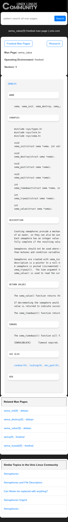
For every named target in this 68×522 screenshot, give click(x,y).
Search (60, 18)
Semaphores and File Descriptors (23, 482)
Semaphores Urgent (15, 499)
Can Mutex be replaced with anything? (26, 491)
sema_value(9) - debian (17, 428)
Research (54, 43)
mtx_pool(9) (52, 365)
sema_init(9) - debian (16, 410)
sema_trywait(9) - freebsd (18, 445)
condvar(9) (20, 365)
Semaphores (11, 473)
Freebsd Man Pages (18, 43)
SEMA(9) (12, 84)
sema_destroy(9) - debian (19, 419)
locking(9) (35, 365)
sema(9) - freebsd (14, 436)
